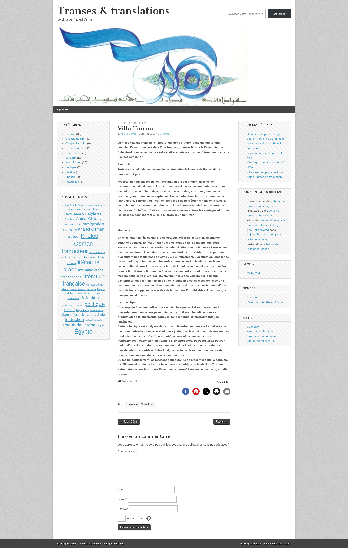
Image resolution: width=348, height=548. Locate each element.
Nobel (80, 293)
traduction (74, 319)
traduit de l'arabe (79, 325)
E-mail (122, 499)
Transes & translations (113, 11)
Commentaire (127, 451)
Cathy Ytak (254, 273)
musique (91, 289)
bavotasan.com (281, 543)
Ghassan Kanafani (72, 224)
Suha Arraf (147, 404)
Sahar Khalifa (96, 310)
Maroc (65, 289)
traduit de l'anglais (93, 320)
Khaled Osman (129, 133)
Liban (101, 257)
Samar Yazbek (73, 315)
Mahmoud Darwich (95, 284)
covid (79, 209)
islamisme (69, 229)
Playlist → (222, 421)
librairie (71, 263)
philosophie (69, 305)
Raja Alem (82, 310)
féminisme (70, 219)
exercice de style (81, 213)
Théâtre (70, 176)
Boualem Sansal (97, 205)
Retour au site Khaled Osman (265, 302)
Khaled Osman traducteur (80, 243)
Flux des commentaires (262, 336)
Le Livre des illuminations (82, 257)
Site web (123, 508)
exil (99, 213)
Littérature (72, 153)
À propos (62, 109)
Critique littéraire (75, 143)
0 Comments (164, 133)
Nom (121, 489)
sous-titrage (90, 315)
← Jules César (129, 421)
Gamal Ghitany (89, 218)
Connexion (253, 326)
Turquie (100, 325)
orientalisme (73, 298)
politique (94, 304)
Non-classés (73, 162)
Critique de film (136, 123)
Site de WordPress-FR (261, 340)
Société (70, 172)
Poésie (69, 310)
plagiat (80, 305)
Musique (70, 157)
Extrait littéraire (75, 148)
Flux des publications (260, 331)
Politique (70, 167)
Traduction (72, 181)
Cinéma (122, 123)
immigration (93, 224)
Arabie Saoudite (79, 205)
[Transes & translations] (174, 53)
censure (70, 209)
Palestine (132, 404)
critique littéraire (92, 209)
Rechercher (279, 13)
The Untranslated (258, 229)
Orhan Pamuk (92, 293)
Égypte (83, 331)
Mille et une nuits (78, 289)
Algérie (65, 205)
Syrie (101, 314)
